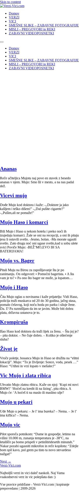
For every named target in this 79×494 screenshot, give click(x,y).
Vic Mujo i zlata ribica (25, 375)
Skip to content (10, 2)
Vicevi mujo (13, 195)
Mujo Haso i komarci (24, 222)
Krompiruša (14, 322)
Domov (14, 13)
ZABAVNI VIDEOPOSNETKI (31, 33)
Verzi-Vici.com (10, 465)
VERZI (14, 17)
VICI (12, 21)
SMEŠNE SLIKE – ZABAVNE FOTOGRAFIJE (44, 25)
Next (5, 461)
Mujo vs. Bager (17, 260)
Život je (9, 349)
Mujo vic (10, 425)
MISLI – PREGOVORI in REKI (32, 29)
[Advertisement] (39, 107)
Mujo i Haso (14, 287)
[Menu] (2, 42)
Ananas (8, 169)
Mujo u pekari (16, 402)
